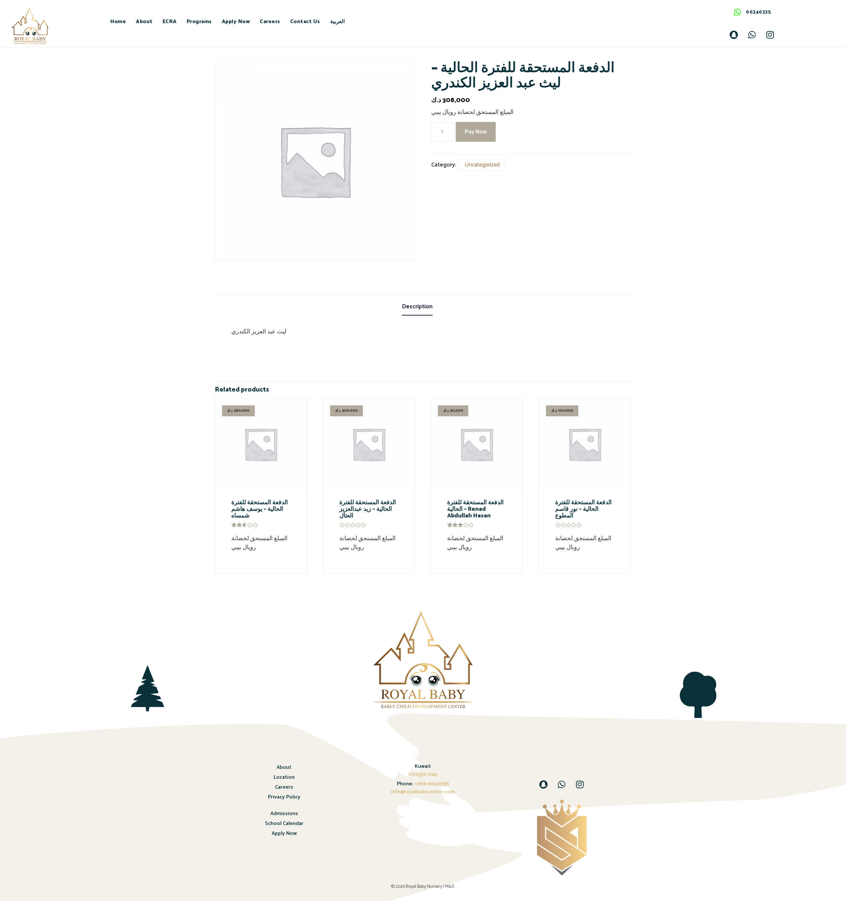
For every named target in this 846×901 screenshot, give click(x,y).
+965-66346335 (431, 783)
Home (118, 21)
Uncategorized (482, 165)
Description (417, 307)
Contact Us (305, 21)
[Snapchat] (733, 34)
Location (284, 777)
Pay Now (476, 131)
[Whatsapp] (751, 34)
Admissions (284, 813)
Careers (270, 21)
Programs (199, 21)
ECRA (170, 21)
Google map (423, 774)
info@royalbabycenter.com (423, 791)
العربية (337, 21)
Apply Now (236, 21)
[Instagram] (770, 34)
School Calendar (284, 823)
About (144, 21)
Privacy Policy (284, 797)
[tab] (423, 307)
